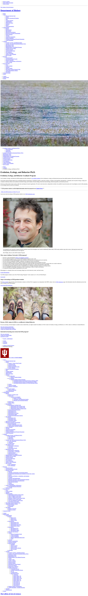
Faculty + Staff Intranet (7, 338)
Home (4, 13)
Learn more (3, 276)
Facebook (5, 342)
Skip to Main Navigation (8, 2)
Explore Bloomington (5, 272)
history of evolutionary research (22, 257)
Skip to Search (6, 3)
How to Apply (5, 282)
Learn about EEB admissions (6, 285)
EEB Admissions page (30, 194)
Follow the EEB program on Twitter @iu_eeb (10, 191)
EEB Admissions (59, 282)
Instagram (5, 343)
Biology (11, 10)
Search (4, 74)
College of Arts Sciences (8, 345)
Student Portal (39, 188)
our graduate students (36, 178)
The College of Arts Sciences (7, 7)
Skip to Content (6, 1)
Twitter (4, 340)
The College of (15, 357)
